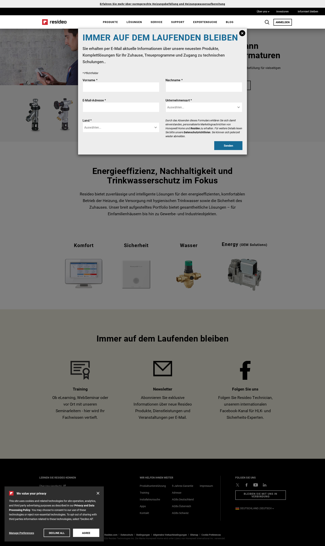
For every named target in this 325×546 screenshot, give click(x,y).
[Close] (242, 33)
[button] (98, 493)
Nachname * (174, 80)
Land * (87, 120)
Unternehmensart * (179, 100)
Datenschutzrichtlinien (197, 132)
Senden (228, 145)
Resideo (195, 128)
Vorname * (90, 80)
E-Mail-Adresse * (94, 100)
